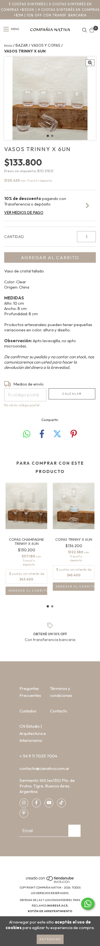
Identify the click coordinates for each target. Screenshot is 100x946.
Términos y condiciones (61, 692)
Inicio (8, 45)
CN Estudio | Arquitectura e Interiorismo (32, 733)
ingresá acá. (58, 905)
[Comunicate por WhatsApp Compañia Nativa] (87, 904)
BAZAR (22, 45)
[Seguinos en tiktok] (61, 803)
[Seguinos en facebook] (36, 803)
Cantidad (14, 236)
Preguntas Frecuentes (30, 692)
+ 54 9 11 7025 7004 (38, 756)
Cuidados (27, 711)
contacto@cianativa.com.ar (44, 768)
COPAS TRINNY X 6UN (73, 539)
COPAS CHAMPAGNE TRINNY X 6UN (26, 541)
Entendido (50, 939)
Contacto (58, 711)
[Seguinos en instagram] (23, 803)
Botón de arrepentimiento (50, 911)
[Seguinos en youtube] (48, 803)
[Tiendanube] (50, 882)
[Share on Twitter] (57, 434)
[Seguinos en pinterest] (23, 813)
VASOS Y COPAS (45, 45)
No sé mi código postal (21, 405)
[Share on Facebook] (41, 434)
